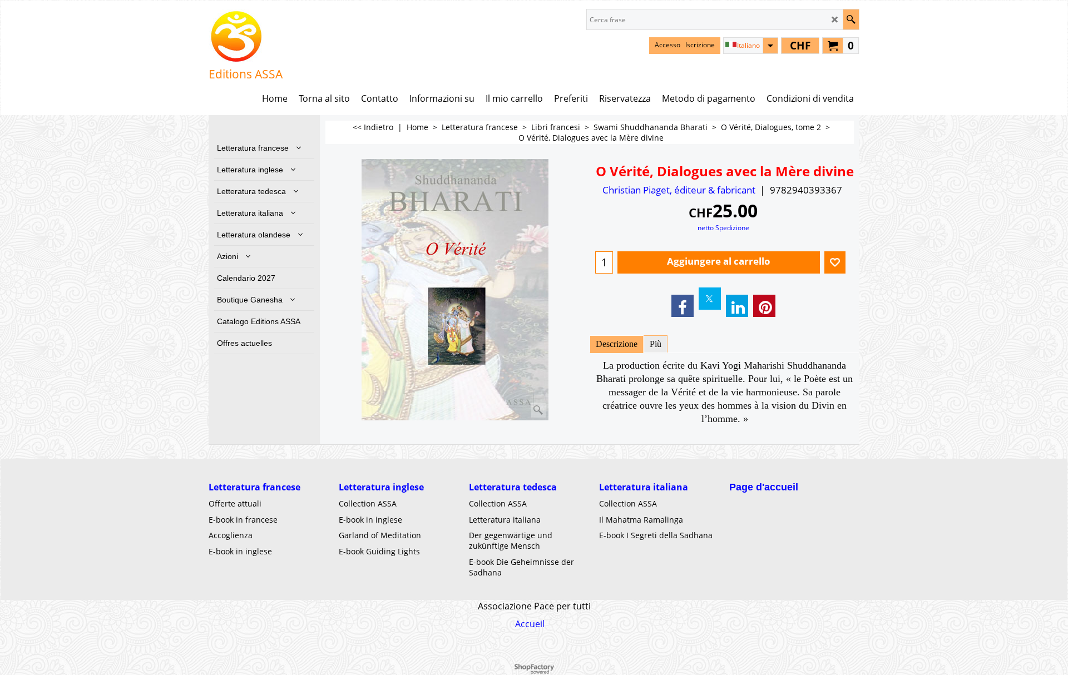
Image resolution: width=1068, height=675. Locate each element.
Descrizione (616, 344)
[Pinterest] (764, 306)
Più (655, 344)
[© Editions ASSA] (246, 36)
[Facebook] (682, 306)
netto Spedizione (723, 227)
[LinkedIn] (737, 306)
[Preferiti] (835, 262)
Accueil (530, 624)
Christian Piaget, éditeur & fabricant (678, 189)
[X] (710, 298)
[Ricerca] (851, 19)
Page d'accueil (763, 487)
